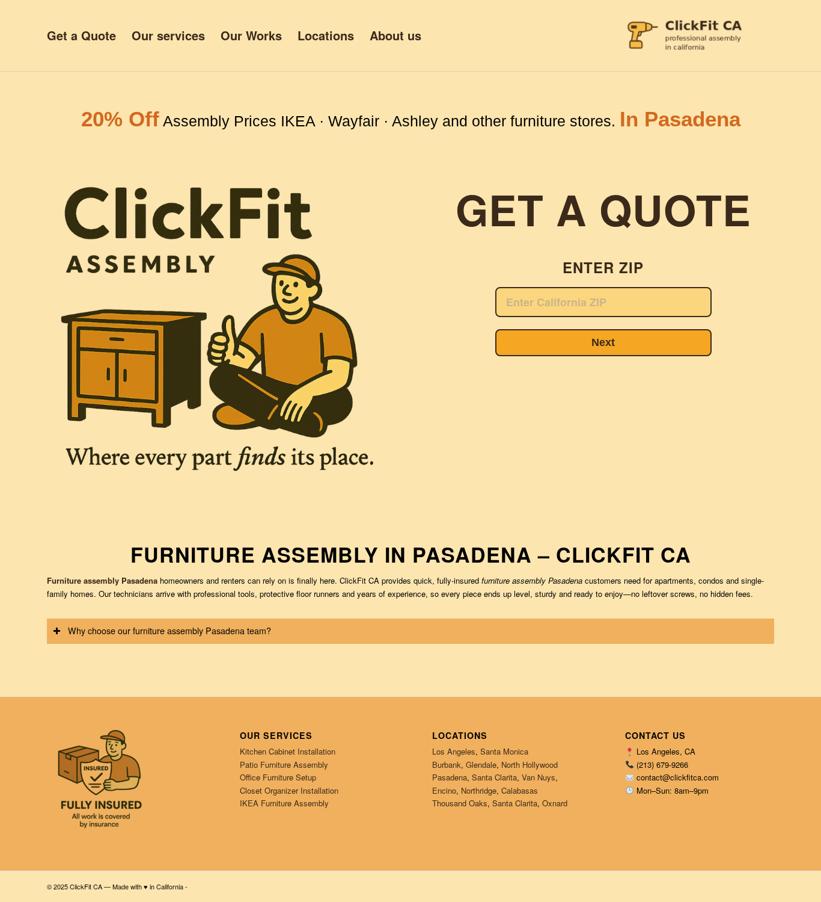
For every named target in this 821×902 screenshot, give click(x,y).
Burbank (446, 764)
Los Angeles (453, 751)
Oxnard (554, 803)
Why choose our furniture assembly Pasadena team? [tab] (169, 631)
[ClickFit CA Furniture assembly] (697, 35)
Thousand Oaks (459, 803)
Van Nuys (538, 777)
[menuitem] (81, 35)
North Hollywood (529, 764)
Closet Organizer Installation (289, 790)
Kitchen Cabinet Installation (287, 751)
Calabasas (519, 790)
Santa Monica (504, 751)
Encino (444, 790)
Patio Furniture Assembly (284, 764)
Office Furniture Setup (278, 777)
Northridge (478, 790)
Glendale (481, 764)
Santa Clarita (494, 777)
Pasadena (449, 777)
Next (603, 342)
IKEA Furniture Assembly (284, 803)
